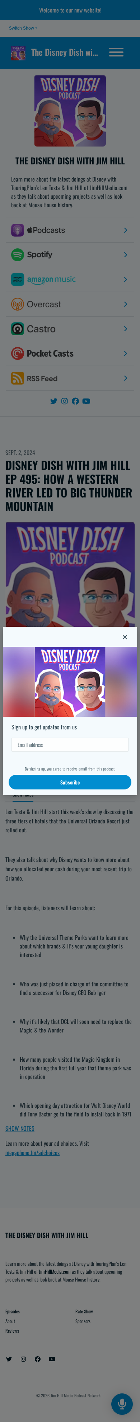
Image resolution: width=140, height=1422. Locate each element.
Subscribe (70, 782)
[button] (125, 637)
